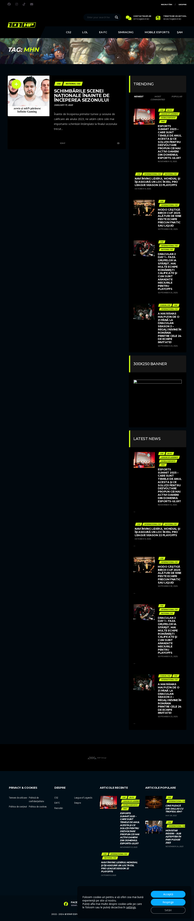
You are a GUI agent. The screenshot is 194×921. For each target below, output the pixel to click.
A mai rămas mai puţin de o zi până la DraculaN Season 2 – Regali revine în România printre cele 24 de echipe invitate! (169, 328)
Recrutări (166, 4)
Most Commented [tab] (157, 98)
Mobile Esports (157, 32)
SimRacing (126, 32)
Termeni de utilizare (18, 797)
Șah (180, 32)
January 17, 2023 (63, 105)
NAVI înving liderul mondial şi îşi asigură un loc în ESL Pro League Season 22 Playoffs (157, 182)
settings (131, 907)
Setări (168, 910)
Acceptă (168, 894)
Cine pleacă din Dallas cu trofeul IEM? (174, 808)
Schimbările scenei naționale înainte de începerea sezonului (82, 95)
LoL (85, 32)
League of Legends (83, 797)
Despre (182, 4)
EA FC (103, 32)
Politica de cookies (38, 806)
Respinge (168, 902)
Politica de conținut (18, 806)
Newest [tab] (138, 96)
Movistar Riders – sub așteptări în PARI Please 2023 (173, 836)
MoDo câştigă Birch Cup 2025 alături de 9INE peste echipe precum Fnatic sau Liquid (169, 217)
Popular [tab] (176, 96)
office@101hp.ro (141, 19)
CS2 (68, 32)
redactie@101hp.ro (172, 19)
